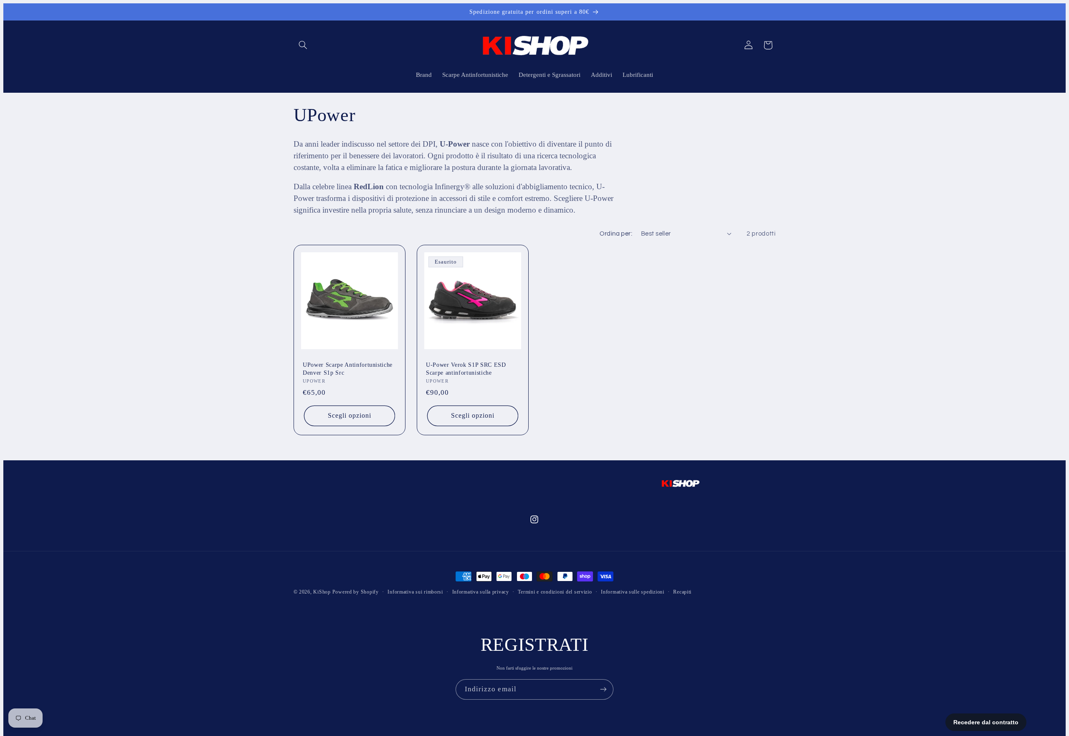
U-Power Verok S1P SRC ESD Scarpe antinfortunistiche (466, 368)
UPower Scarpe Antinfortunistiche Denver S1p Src (348, 368)
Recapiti (682, 591)
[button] (303, 45)
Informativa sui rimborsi (415, 591)
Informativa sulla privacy (480, 591)
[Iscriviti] (603, 689)
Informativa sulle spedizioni (632, 591)
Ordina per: (616, 234)
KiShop (321, 591)
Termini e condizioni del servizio (555, 591)
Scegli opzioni (349, 415)
